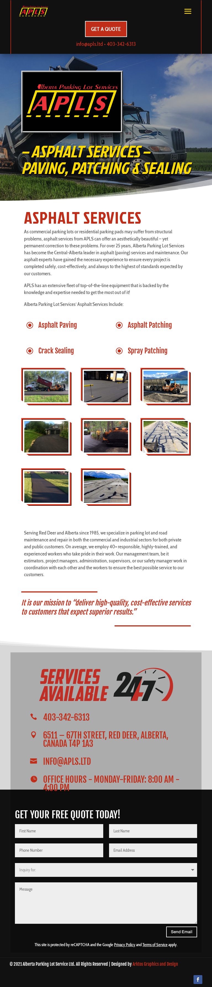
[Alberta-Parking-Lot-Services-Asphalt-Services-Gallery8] (166, 451)
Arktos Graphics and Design (155, 964)
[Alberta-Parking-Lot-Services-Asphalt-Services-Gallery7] (106, 501)
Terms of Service (155, 944)
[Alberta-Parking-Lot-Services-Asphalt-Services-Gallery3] (46, 501)
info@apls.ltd (89, 44)
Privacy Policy (124, 944)
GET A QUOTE (106, 29)
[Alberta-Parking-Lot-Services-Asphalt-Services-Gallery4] (166, 400)
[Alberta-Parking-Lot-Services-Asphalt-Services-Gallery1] (106, 400)
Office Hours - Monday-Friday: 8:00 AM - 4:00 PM (111, 783)
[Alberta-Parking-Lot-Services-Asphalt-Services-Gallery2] (46, 451)
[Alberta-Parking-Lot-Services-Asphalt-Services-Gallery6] (106, 451)
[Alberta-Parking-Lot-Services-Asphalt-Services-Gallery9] (46, 400)
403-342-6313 (121, 44)
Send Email (181, 932)
